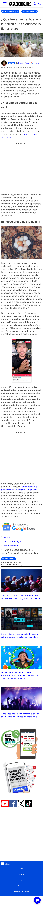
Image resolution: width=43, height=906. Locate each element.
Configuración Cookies (21, 891)
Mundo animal (8, 559)
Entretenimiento (29, 11)
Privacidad (21, 886)
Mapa (21, 868)
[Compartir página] (39, 4)
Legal (21, 880)
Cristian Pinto (23, 63)
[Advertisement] (21, 167)
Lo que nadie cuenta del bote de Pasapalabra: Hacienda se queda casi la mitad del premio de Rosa (19, 675)
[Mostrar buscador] (34, 4)
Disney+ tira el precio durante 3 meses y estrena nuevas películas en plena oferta (19, 635)
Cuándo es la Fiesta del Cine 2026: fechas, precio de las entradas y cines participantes (21, 597)
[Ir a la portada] (20, 4)
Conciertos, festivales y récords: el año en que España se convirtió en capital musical (20, 715)
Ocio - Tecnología (10, 11)
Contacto (21, 874)
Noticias (7, 537)
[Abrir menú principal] (4, 4)
